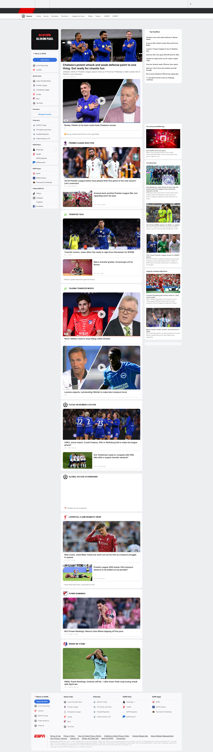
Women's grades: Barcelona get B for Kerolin (79, 279)
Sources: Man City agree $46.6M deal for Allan (162, 55)
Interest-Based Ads (140, 736)
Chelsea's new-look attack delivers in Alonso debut (162, 38)
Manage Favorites (44, 114)
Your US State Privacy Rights (89, 736)
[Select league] (27, 4)
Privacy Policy (69, 736)
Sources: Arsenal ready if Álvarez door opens (162, 64)
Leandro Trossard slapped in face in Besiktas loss (162, 50)
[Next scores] (190, 4)
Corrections (120, 738)
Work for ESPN (107, 738)
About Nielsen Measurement (162, 736)
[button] (185, 10)
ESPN (27, 10)
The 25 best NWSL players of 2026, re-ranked (162, 225)
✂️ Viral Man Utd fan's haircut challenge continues (160, 79)
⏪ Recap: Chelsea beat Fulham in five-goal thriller (81, 134)
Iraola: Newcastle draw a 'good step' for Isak (79, 585)
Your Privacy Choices (58, 738)
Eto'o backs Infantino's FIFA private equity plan (162, 74)
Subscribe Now (45, 60)
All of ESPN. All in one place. (156, 151)
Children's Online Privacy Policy (116, 736)
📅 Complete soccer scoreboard (75, 508)
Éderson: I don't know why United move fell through (161, 69)
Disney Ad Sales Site (90, 738)
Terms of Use (55, 736)
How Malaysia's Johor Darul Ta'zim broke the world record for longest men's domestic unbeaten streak (162, 189)
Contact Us (74, 738)
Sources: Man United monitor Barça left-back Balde (162, 44)
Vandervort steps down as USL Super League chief (162, 59)
